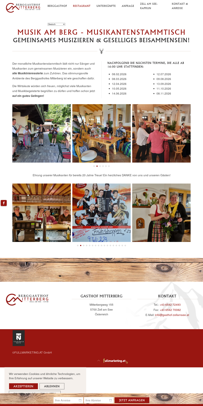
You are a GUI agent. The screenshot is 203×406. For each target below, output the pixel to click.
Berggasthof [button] (57, 5)
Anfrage (128, 5)
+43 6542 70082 (170, 310)
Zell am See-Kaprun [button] (149, 6)
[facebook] (4, 203)
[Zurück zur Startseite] (27, 8)
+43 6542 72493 (170, 304)
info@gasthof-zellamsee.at (172, 315)
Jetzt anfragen (132, 400)
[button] (99, 360)
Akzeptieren (23, 386)
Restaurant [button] (82, 5)
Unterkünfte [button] (106, 5)
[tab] (94, 166)
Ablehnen (52, 386)
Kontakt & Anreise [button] (180, 6)
